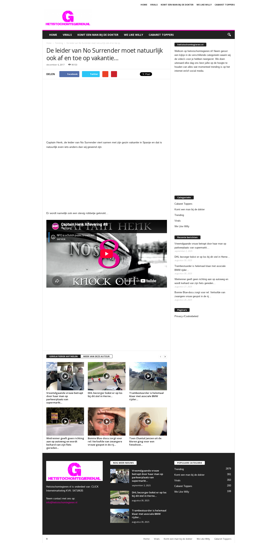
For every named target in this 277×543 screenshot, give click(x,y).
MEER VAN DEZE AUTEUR (96, 356)
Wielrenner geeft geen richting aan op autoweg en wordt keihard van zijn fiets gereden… (65, 443)
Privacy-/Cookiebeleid (186, 316)
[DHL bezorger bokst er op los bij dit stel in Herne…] (106, 376)
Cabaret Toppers (225, 4)
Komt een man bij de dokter (177, 4)
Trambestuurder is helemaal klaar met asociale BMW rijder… (146, 396)
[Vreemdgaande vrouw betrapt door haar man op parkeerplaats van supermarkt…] (65, 376)
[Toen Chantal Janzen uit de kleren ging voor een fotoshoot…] (148, 421)
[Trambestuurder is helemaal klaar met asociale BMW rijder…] (148, 376)
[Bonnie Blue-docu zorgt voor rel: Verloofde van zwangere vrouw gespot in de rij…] (106, 421)
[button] (229, 35)
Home (144, 4)
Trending (179, 215)
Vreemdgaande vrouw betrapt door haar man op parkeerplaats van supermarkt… (64, 397)
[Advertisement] (166, 17)
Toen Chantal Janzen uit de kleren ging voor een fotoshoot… (145, 441)
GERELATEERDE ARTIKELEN (63, 356)
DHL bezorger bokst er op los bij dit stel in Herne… (105, 394)
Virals (154, 4)
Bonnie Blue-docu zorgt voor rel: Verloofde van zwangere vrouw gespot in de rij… (105, 441)
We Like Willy (204, 4)
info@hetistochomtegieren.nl (61, 502)
